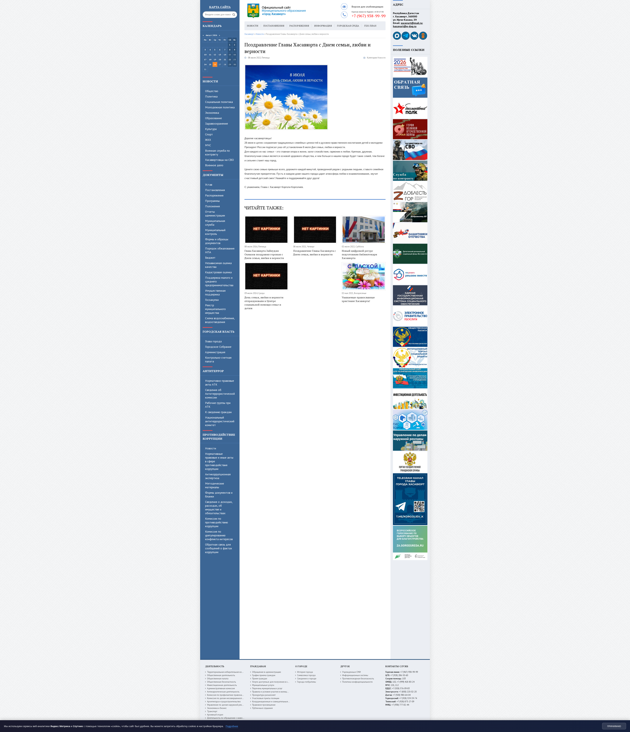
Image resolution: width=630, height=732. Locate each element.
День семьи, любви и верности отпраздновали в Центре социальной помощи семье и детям (263, 303)
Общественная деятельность (221, 675)
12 (215, 54)
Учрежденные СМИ (351, 672)
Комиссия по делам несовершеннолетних (227, 698)
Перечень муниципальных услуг (267, 688)
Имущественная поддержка (215, 292)
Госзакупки (212, 300)
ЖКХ (208, 140)
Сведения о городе (306, 678)
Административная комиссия (221, 688)
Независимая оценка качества (218, 265)
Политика (211, 96)
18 (210, 59)
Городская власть (218, 332)
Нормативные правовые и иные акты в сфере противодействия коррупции (219, 461)
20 (220, 59)
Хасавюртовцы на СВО (219, 160)
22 (230, 59)
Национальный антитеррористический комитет (219, 421)
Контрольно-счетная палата (218, 359)
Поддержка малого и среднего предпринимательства (219, 281)
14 (225, 54)
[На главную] (285, 10)
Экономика (212, 113)
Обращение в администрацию (266, 672)
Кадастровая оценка (218, 272)
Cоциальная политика (219, 102)
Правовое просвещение (263, 704)
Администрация (215, 352)
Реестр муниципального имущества (215, 309)
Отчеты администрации (215, 213)
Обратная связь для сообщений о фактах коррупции (218, 548)
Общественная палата (217, 678)
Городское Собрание (218, 347)
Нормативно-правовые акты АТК (219, 382)
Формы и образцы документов (216, 241)
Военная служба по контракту (217, 152)
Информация (323, 25)
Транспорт (212, 711)
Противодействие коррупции (219, 437)
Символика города (306, 675)
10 (205, 54)
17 (205, 59)
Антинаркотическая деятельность (223, 691)
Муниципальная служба (215, 222)
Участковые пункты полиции (265, 698)
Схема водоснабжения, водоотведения (219, 320)
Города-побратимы (306, 681)
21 (225, 59)
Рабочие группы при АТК (218, 405)
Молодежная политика (220, 107)
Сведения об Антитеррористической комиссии (220, 393)
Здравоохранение (216, 123)
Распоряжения (214, 195)
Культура (211, 129)
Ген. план (370, 25)
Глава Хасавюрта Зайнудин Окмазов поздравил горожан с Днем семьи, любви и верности (264, 254)
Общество (211, 91)
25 (210, 64)
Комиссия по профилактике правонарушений (228, 695)
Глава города (213, 341)
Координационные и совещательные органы (273, 701)
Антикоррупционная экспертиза (218, 476)
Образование (213, 118)
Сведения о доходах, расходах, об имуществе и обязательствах (218, 507)
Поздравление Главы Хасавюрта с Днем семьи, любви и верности (314, 252)
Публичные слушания (262, 708)
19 (215, 59)
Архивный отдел (215, 714)
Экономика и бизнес (217, 708)
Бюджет (210, 257)
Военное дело (214, 165)
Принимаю (614, 726)
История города (305, 672)
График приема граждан (263, 675)
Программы (212, 201)
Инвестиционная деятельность (222, 685)
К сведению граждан (218, 412)
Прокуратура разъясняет (264, 695)
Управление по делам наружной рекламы (227, 704)
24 (205, 64)
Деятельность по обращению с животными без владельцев (235, 718)
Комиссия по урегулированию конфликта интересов (219, 535)
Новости (210, 81)
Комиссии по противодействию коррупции (216, 522)
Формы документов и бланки (218, 494)
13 (220, 54)
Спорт (209, 134)
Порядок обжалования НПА (219, 250)
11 (210, 54)
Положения (212, 206)
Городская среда (348, 25)
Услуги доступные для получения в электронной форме (279, 681)
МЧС (208, 145)
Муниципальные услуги (263, 685)
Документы (213, 175)
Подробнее (232, 726)
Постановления (215, 190)
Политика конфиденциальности (357, 681)
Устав (208, 184)
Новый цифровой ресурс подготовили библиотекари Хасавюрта (359, 254)
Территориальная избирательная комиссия (227, 672)
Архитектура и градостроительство (224, 701)
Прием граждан (259, 678)
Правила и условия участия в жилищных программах (277, 691)
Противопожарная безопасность (358, 678)
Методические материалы (214, 485)
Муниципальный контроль (215, 232)
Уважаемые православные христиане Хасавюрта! (358, 299)
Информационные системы (355, 675)
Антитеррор (213, 371)
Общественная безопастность (221, 681)
